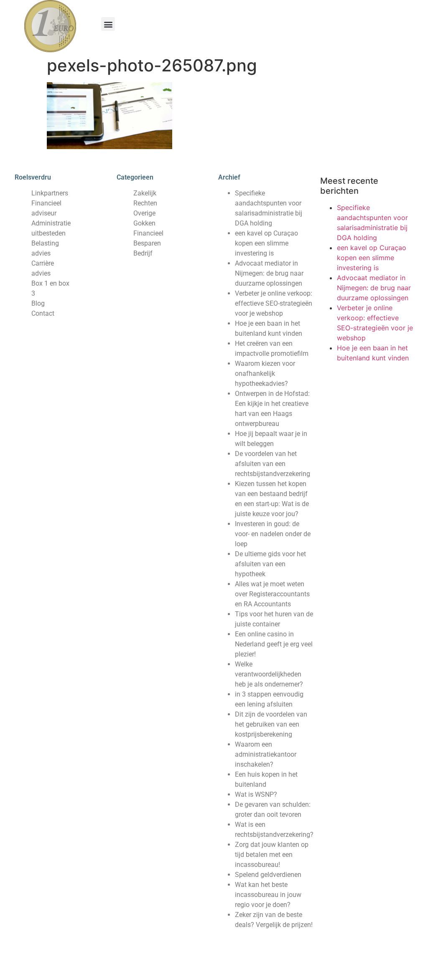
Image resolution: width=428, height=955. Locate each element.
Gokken (144, 223)
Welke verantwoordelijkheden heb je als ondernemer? (269, 674)
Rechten (145, 203)
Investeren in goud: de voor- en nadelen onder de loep (273, 534)
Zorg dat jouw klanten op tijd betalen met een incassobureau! (271, 855)
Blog (38, 303)
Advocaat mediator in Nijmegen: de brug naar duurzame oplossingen (269, 273)
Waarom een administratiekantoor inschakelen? (265, 754)
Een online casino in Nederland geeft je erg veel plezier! (274, 644)
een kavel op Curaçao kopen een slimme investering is (266, 243)
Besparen (147, 243)
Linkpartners (49, 193)
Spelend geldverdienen (268, 875)
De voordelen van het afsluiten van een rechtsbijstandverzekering (272, 464)
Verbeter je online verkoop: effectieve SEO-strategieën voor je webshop (273, 303)
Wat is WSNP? (256, 794)
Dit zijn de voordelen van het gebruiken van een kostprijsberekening (271, 724)
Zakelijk (144, 193)
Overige (144, 213)
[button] (108, 24)
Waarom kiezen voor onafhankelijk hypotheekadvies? (265, 374)
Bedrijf (143, 253)
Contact (42, 313)
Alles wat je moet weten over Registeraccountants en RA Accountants (272, 594)
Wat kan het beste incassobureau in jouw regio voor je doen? (268, 895)
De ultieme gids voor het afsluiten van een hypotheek (270, 564)
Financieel (148, 233)
